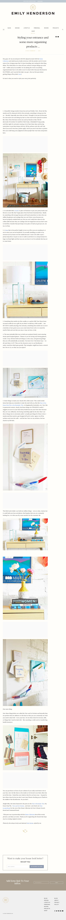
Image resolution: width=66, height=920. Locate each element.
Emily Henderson (31, 50)
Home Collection (30, 814)
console (16, 210)
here (19, 74)
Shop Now (40, 1)
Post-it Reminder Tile (38, 803)
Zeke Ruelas (29, 823)
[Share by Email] (58, 37)
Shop (33, 31)
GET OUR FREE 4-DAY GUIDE (36, 866)
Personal (37, 28)
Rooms (46, 28)
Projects (56, 28)
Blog (9, 28)
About (56, 900)
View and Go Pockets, (18, 806)
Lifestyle (27, 28)
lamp (6, 230)
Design (17, 28)
